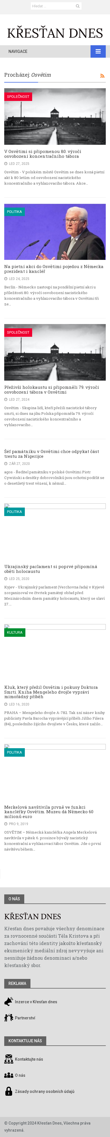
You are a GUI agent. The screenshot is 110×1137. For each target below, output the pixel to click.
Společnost (18, 96)
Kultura (15, 632)
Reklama (17, 983)
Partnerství (24, 1018)
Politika (14, 212)
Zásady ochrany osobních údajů (44, 1091)
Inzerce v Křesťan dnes (35, 1002)
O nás (14, 899)
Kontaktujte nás (29, 1059)
